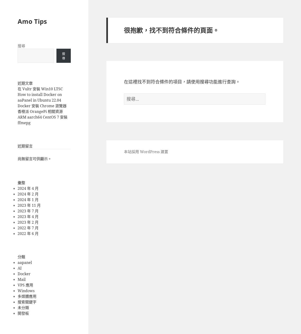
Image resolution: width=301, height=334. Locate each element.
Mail (22, 279)
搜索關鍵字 (27, 302)
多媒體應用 (27, 296)
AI (20, 268)
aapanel (25, 262)
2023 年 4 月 (28, 216)
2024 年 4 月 (28, 188)
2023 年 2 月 (28, 222)
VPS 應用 (25, 285)
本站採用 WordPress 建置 (146, 151)
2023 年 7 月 (28, 211)
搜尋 (21, 45)
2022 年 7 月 (28, 228)
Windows (26, 290)
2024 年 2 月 (28, 194)
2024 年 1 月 (28, 199)
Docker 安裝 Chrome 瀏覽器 (42, 105)
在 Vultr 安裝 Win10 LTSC (40, 88)
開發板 (23, 313)
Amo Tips (32, 21)
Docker (24, 273)
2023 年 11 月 (29, 205)
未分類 (23, 307)
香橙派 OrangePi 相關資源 (40, 111)
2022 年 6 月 (28, 233)
